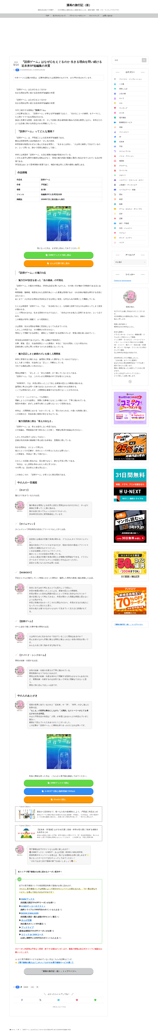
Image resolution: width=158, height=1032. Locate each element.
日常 (120, 214)
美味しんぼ (123, 89)
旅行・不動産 (124, 223)
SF (17, 70)
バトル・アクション (126, 156)
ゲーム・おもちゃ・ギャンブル (130, 209)
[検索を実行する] (144, 60)
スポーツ (122, 175)
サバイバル (123, 170)
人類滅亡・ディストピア (128, 185)
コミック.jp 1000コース (32, 934)
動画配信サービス (125, 122)
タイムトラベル (125, 151)
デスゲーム (123, 166)
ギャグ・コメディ (125, 238)
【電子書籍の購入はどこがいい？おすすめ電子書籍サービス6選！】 (45, 962)
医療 (120, 204)
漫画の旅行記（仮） (79, 5)
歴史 (120, 194)
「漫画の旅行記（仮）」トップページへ (128, 624)
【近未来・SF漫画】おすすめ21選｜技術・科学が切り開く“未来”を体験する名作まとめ (67, 831)
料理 (120, 199)
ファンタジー (124, 132)
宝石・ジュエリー (125, 228)
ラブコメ (122, 233)
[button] (22, 1000)
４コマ (121, 242)
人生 (32, 987)
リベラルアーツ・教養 (127, 190)
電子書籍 (122, 118)
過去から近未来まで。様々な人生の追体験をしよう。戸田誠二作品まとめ (67, 812)
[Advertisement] (79, 35)
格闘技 (121, 161)
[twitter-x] (130, 381)
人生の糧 (122, 94)
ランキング (123, 108)
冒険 (120, 127)
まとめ (121, 113)
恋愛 (120, 218)
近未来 (26, 987)
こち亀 (121, 84)
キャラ (121, 98)
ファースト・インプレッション (130, 79)
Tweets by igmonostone (122, 280)
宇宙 (120, 146)
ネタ (120, 103)
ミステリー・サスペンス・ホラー (131, 180)
